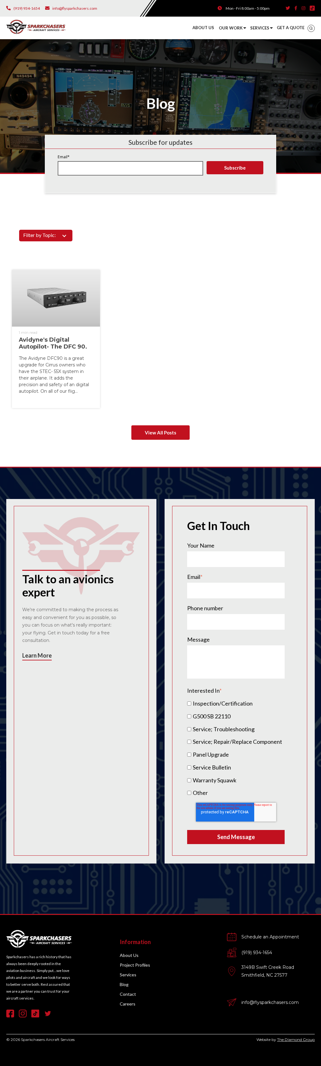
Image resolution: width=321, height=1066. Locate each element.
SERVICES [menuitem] (259, 27)
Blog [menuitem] (124, 984)
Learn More (37, 655)
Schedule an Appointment (270, 937)
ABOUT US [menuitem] (203, 27)
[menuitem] (311, 28)
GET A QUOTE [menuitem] (290, 27)
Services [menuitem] (128, 974)
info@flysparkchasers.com (270, 1002)
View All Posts (160, 432)
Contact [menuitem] (128, 994)
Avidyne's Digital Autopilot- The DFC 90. (53, 343)
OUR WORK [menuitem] (231, 27)
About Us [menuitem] (129, 955)
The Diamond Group (296, 1039)
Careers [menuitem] (127, 1003)
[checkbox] (236, 747)
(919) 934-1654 (256, 952)
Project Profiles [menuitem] (135, 965)
